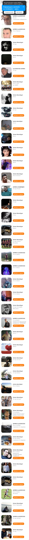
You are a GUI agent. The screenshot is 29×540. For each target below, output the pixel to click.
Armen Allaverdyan (18, 42)
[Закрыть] (23, 7)
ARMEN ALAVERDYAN (19, 16)
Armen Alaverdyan (18, 55)
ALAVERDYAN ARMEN (19, 68)
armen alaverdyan (17, 121)
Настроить (19, 12)
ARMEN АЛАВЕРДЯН (18, 187)
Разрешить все (9, 12)
